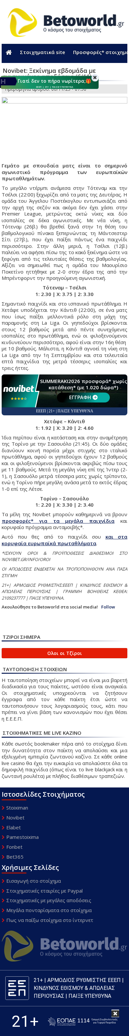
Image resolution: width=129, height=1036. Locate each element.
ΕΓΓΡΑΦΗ (80, 397)
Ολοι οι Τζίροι (64, 653)
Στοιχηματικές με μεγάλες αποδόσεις (48, 900)
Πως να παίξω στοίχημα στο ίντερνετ (49, 920)
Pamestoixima (22, 837)
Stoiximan (17, 807)
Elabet (13, 827)
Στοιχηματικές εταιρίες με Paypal (44, 890)
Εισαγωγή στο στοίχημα (33, 880)
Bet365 (14, 856)
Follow (108, 607)
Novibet (15, 817)
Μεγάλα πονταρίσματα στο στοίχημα (49, 910)
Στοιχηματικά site (42, 52)
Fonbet (14, 847)
